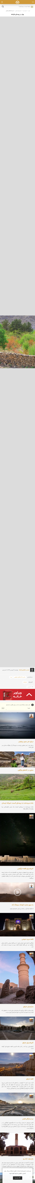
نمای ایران (25, 10)
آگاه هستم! (18, 1178)
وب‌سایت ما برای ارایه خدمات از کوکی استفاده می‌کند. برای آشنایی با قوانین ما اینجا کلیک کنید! (17, 1172)
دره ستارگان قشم (27, 1119)
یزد (11, 677)
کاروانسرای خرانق (27, 1042)
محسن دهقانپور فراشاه (24, 670)
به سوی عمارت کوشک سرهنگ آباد (22, 905)
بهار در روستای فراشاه (17, 14)
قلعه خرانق (29, 1079)
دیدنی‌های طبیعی (18, 10)
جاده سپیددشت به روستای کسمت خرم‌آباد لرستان (17, 803)
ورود (2, 2)
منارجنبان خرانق (28, 1006)
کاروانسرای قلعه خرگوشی (25, 868)
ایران (29, 10)
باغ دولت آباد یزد (28, 1159)
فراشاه (25, 682)
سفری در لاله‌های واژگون (25, 770)
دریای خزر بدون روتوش (25, 741)
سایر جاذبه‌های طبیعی (10, 10)
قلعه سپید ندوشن (27, 939)
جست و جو (3, 6)
